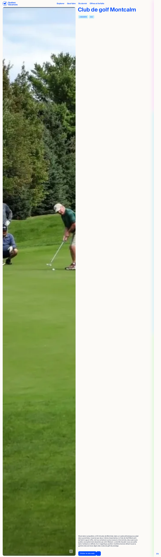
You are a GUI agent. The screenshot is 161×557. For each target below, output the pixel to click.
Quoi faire (71, 3)
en (157, 554)
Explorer (60, 3)
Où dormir (82, 3)
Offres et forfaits (97, 3)
